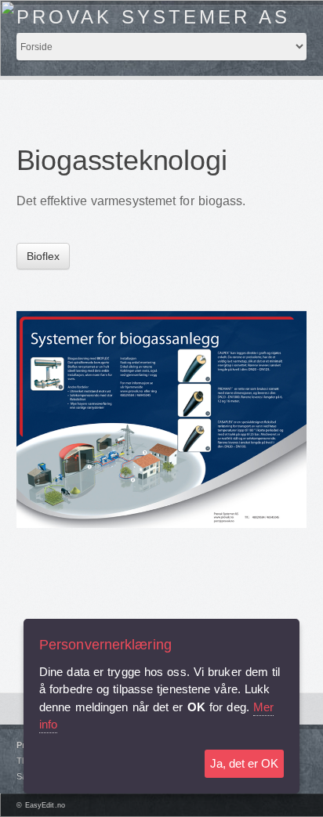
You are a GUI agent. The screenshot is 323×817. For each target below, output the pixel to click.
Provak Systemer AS (153, 16)
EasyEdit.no (45, 805)
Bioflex (43, 256)
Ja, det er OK (244, 763)
